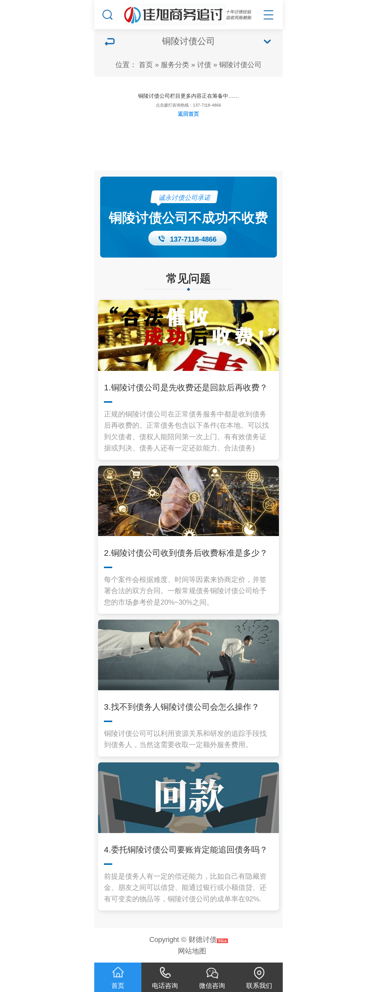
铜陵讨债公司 (240, 65)
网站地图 (192, 951)
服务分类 (175, 65)
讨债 (204, 65)
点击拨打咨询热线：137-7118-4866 (188, 105)
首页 (146, 65)
